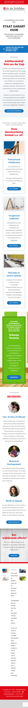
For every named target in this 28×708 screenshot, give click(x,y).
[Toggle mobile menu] (25, 12)
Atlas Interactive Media (17, 696)
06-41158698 (17, 691)
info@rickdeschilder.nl (19, 2)
